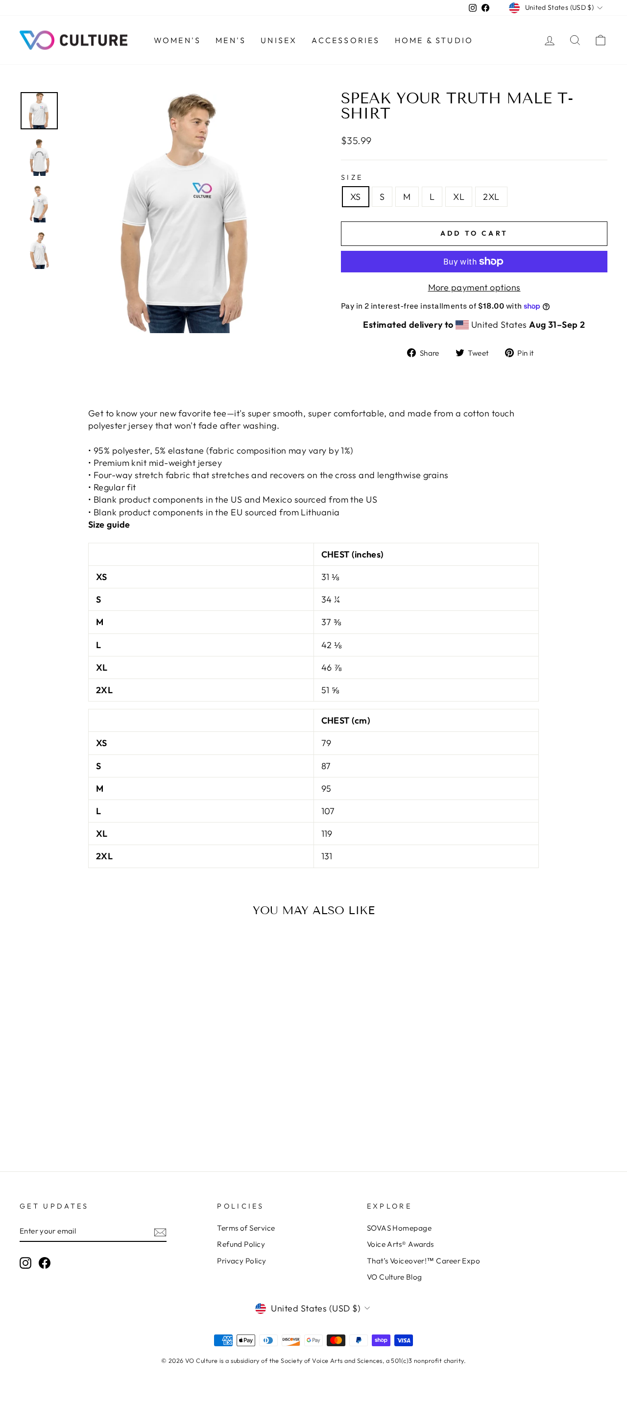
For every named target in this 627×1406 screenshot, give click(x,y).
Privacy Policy (241, 1260)
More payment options (474, 287)
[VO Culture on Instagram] (25, 1262)
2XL (491, 196)
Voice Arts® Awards (400, 1244)
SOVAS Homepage (399, 1228)
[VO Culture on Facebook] (44, 1262)
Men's (231, 40)
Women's (177, 40)
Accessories (346, 40)
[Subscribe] (160, 1231)
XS (355, 196)
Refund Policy (241, 1244)
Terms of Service (246, 1228)
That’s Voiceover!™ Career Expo (424, 1260)
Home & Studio (434, 40)
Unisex (279, 40)
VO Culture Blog (394, 1277)
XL (458, 196)
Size (352, 177)
